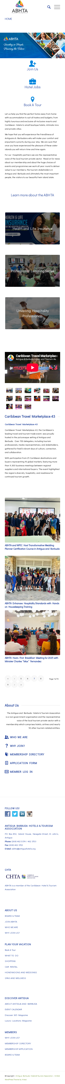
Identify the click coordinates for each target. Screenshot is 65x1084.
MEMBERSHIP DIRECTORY (18, 1043)
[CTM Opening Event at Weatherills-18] (27, 406)
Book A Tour (32, 104)
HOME (8, 18)
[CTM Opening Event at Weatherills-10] (18, 406)
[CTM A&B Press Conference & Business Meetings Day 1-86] (27, 391)
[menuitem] (47, 7)
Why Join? (17, 746)
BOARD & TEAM (12, 915)
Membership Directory (27, 754)
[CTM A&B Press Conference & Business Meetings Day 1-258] (9, 391)
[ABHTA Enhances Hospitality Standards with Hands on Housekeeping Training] (32, 578)
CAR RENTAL (11, 966)
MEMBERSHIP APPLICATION (19, 1048)
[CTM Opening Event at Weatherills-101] (37, 399)
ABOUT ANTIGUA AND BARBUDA (21, 1003)
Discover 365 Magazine (16, 1014)
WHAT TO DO (11, 955)
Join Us (32, 69)
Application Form (23, 763)
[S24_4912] (46, 391)
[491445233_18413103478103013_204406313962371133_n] (55, 391)
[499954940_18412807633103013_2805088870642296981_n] (55, 399)
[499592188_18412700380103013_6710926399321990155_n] (18, 399)
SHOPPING (10, 960)
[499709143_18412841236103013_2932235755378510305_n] (37, 391)
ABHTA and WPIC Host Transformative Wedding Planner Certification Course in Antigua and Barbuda (32, 547)
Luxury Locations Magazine (18, 1020)
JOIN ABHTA (11, 921)
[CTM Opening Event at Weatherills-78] (9, 406)
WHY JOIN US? (12, 932)
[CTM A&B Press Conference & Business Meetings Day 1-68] (18, 391)
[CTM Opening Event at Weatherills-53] (46, 399)
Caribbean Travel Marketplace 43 (30, 416)
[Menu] (55, 7)
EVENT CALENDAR (13, 1009)
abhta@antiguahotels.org (24, 848)
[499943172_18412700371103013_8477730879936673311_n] (9, 399)
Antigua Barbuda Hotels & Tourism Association (34, 1075)
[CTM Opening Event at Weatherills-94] (27, 399)
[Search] (47, 7)
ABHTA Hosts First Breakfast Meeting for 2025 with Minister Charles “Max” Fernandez (31, 659)
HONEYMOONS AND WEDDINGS (21, 972)
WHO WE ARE (11, 927)
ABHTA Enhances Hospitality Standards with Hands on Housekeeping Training (32, 605)
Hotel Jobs (33, 87)
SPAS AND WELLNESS (15, 977)
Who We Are (19, 737)
